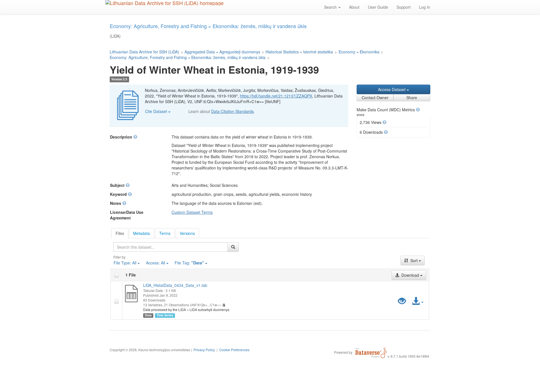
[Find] (233, 247)
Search (331, 7)
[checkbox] (116, 275)
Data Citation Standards (232, 111)
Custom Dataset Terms (192, 212)
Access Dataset (392, 89)
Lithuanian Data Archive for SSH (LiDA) (144, 52)
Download (410, 275)
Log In (424, 7)
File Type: (125, 263)
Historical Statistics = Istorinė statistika (299, 52)
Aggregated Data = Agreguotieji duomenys (222, 52)
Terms (164, 233)
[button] (418, 110)
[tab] (119, 233)
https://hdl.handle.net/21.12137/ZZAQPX (276, 96)
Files (120, 233)
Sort (414, 260)
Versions (187, 233)
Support (404, 7)
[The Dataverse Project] (371, 352)
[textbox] (170, 247)
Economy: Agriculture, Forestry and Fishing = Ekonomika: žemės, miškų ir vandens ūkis (188, 57)
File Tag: (189, 263)
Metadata (141, 233)
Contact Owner (375, 97)
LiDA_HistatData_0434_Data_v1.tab (175, 285)
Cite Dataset (156, 111)
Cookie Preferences (234, 349)
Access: (155, 263)
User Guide (378, 7)
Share (411, 97)
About (354, 7)
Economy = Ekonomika (359, 52)
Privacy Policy (204, 349)
